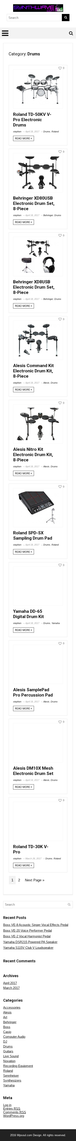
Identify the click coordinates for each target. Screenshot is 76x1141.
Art (5, 1017)
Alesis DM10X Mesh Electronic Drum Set (33, 771)
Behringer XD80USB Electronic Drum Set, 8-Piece (33, 203)
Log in (7, 1105)
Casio (7, 1032)
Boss (6, 1027)
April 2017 (10, 983)
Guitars (8, 1051)
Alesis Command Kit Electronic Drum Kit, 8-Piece (33, 371)
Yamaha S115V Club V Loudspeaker (28, 947)
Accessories (11, 1007)
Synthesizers (12, 1080)
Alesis (46, 382)
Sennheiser (11, 1075)
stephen (17, 131)
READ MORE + (23, 138)
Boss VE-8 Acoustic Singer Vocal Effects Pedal (35, 925)
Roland (55, 131)
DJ (5, 1041)
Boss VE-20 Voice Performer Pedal (27, 930)
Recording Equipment (18, 1066)
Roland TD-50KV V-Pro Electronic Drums (32, 120)
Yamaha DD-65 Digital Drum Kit (28, 614)
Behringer (48, 215)
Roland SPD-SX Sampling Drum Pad (32, 535)
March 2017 (11, 988)
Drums (46, 131)
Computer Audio (14, 1036)
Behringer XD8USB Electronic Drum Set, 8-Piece (33, 287)
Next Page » (34, 880)
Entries (11, 1108)
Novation (9, 1061)
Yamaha (56, 623)
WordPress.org (13, 1116)
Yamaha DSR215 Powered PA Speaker (30, 942)
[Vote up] (60, 68)
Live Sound (11, 1056)
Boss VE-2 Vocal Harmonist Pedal (26, 936)
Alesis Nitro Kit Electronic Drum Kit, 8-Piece (33, 454)
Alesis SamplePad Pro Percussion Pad (33, 692)
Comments (14, 1112)
